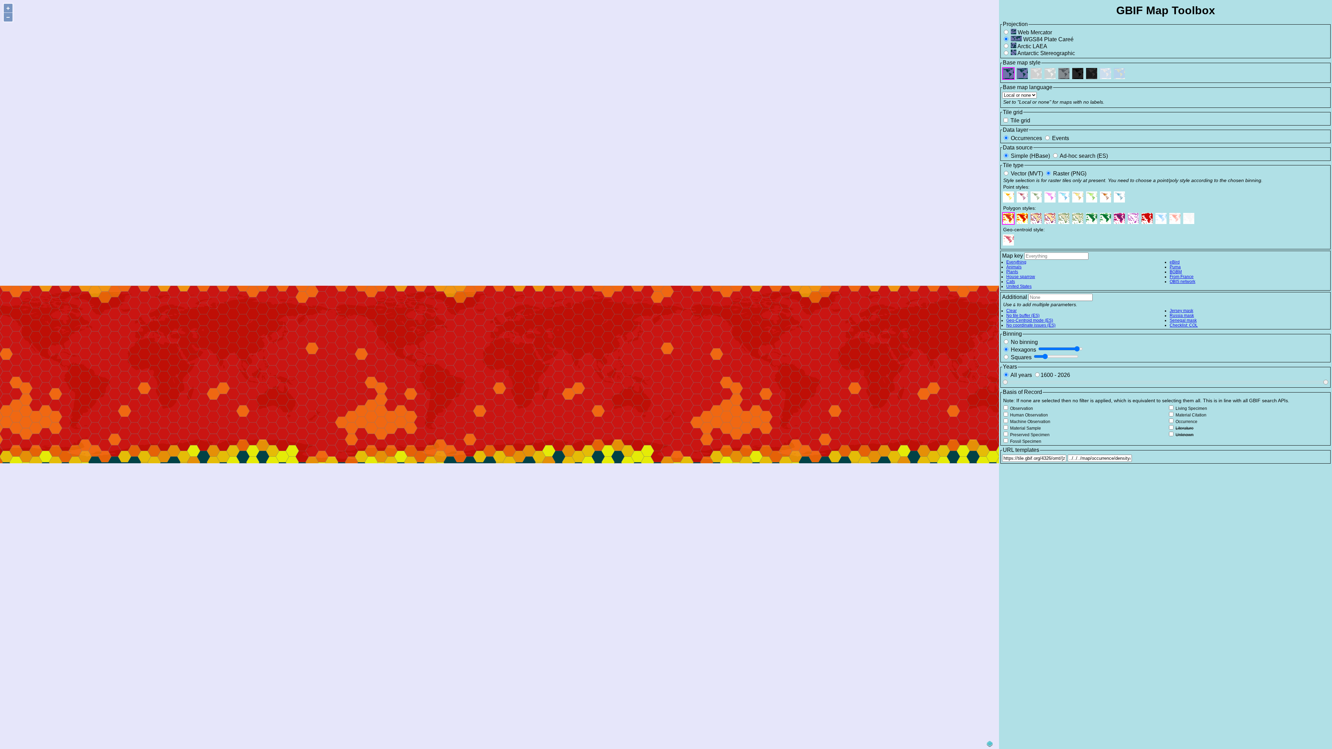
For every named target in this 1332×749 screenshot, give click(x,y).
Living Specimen (1191, 408)
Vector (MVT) (1026, 174)
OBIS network (1182, 281)
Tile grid (1019, 120)
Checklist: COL (1184, 325)
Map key (1012, 256)
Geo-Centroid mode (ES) (1029, 320)
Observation (1021, 408)
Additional (1014, 297)
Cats (1010, 281)
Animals (1014, 267)
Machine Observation (1029, 421)
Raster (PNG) (1069, 174)
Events (1060, 138)
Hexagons (1023, 350)
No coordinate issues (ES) (1031, 325)
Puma (1175, 267)
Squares (1021, 357)
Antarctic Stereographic (1045, 53)
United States (1019, 286)
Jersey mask (1181, 310)
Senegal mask (1183, 320)
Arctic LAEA (1031, 46)
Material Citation (1190, 415)
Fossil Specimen (1025, 441)
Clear (1011, 310)
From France (1182, 276)
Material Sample (1025, 428)
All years (1021, 375)
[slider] (1005, 382)
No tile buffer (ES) (1023, 315)
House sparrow (1020, 276)
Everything (1016, 262)
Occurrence (1186, 421)
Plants (1012, 271)
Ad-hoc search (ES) (1083, 156)
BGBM (1176, 271)
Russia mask (1182, 315)
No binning (1023, 342)
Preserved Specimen (1029, 434)
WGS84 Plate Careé (1048, 39)
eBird (1175, 262)
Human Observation (1028, 415)
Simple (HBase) (1030, 156)
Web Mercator (1034, 32)
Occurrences (1026, 138)
